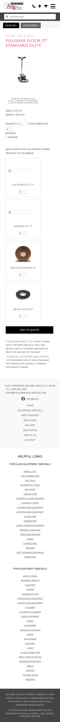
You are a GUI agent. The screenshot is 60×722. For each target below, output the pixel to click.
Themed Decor (30, 675)
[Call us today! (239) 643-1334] (34, 6)
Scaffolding (30, 543)
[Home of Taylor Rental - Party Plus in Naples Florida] (13, 6)
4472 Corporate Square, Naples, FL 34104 (30, 385)
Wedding (30, 679)
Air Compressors (30, 476)
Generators (30, 521)
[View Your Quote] (46, 6)
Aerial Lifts (30, 471)
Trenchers (30, 557)
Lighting (30, 643)
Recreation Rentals (30, 661)
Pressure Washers (30, 534)
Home (30, 405)
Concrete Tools (30, 503)
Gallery (30, 425)
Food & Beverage (30, 616)
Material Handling (30, 530)
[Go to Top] (56, 718)
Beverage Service (30, 580)
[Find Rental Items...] (7, 16)
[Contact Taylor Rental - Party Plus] (40, 6)
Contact (30, 440)
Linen (30, 648)
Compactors (30, 494)
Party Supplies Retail (30, 657)
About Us (30, 435)
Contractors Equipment (30, 507)
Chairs (30, 589)
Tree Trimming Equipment (30, 552)
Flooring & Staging (30, 612)
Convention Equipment (30, 603)
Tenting (30, 670)
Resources (30, 430)
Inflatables (30, 639)
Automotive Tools (30, 485)
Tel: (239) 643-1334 (16, 389)
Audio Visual (30, 576)
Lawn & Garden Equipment (30, 525)
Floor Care (30, 516)
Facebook (32, 399)
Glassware (30, 625)
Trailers (30, 548)
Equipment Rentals (30, 410)
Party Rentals (30, 415)
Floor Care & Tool (20, 35)
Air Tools (30, 480)
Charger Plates (30, 594)
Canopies (30, 585)
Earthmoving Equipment (30, 512)
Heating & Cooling (30, 630)
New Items (30, 420)
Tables (30, 666)
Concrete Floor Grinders (30, 498)
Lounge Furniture (30, 652)
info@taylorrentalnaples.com (26, 392)
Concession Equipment (30, 598)
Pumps (30, 539)
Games (30, 621)
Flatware (30, 607)
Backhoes (30, 489)
